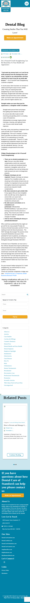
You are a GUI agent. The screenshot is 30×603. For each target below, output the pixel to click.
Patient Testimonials (10, 368)
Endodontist (7, 353)
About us (6, 331)
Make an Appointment (15, 38)
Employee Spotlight (10, 351)
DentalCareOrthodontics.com (9, 543)
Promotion (7, 378)
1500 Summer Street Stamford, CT (11, 520)
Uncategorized (8, 385)
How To (6, 361)
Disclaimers (4, 573)
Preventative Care (9, 373)
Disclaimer (23, 597)
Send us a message (8, 526)
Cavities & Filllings (10, 339)
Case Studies (8, 336)
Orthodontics (8, 366)
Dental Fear (7, 344)
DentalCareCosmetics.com (8, 546)
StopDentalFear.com (7, 549)
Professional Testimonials (11, 375)
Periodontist (7, 370)
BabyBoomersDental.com (8, 555)
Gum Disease (8, 358)
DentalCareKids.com (7, 540)
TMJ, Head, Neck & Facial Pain (13, 383)
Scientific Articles (9, 380)
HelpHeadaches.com (7, 552)
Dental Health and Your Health (13, 346)
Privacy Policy (5, 570)
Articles (6, 334)
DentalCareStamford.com (8, 537)
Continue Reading (15, 455)
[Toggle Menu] (26, 3)
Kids (5, 363)
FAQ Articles (8, 356)
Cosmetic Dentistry (9, 341)
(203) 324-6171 (6, 523)
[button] (13, 464)
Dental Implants (9, 349)
